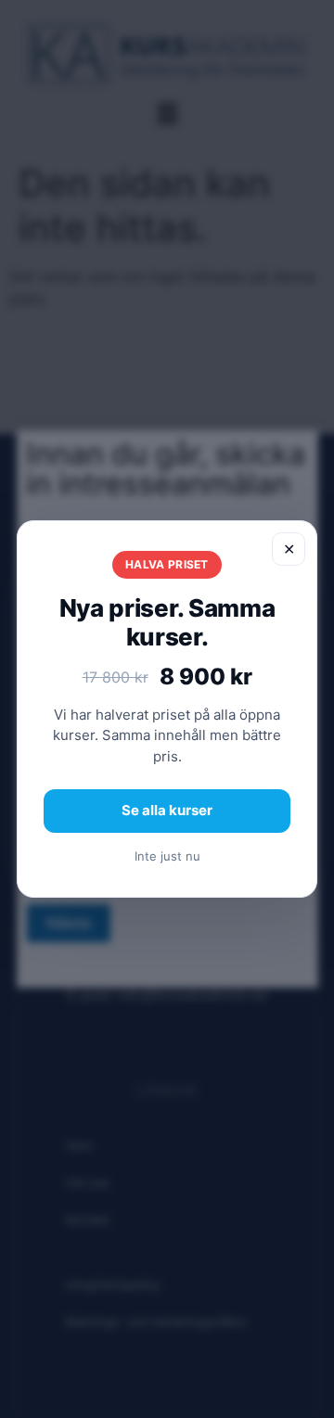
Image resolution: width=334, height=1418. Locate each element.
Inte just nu (167, 856)
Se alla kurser (167, 810)
